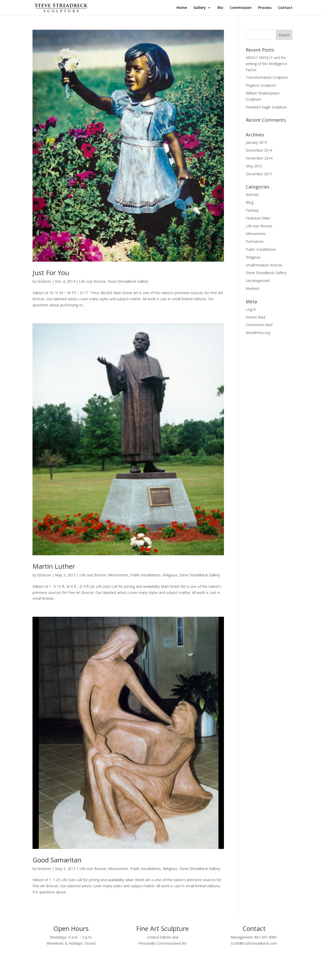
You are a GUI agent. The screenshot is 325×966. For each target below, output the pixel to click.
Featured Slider (258, 218)
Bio (220, 8)
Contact (285, 8)
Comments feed (259, 324)
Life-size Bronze (92, 281)
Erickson (44, 281)
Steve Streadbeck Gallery (128, 281)
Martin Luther (53, 566)
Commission (241, 8)
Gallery (199, 8)
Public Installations (145, 575)
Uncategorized (258, 280)
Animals (252, 194)
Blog (249, 202)
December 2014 (259, 150)
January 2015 (256, 142)
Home (181, 8)
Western (252, 288)
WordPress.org (258, 332)
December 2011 (259, 173)
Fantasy (252, 210)
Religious (170, 575)
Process (264, 8)
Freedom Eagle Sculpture (266, 107)
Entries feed (255, 317)
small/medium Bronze (264, 265)
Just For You (50, 272)
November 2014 (259, 158)
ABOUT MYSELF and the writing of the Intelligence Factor (266, 63)
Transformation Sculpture (267, 77)
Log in (251, 309)
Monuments (118, 575)
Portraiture (255, 241)
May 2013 (254, 166)
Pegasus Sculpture (261, 85)
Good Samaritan (57, 859)
